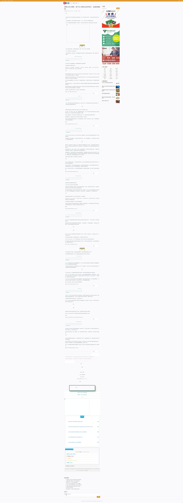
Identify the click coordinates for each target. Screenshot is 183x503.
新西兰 (117, 71)
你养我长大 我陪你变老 (69, 487)
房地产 (111, 69)
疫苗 (105, 78)
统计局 (111, 75)
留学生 (111, 71)
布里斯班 (110, 78)
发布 (98, 496)
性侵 (117, 75)
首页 (2, 0)
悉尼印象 (65, 10)
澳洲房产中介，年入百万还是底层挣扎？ (72, 482)
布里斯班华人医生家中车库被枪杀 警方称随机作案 (73, 479)
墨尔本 (117, 68)
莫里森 (105, 74)
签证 (111, 77)
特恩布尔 (104, 77)
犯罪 (117, 72)
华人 (117, 77)
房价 (111, 68)
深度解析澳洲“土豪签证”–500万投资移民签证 (73, 480)
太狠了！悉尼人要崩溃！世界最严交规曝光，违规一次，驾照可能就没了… (77, 431)
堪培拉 (117, 74)
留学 (111, 72)
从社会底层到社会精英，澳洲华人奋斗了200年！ (73, 486)
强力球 (117, 78)
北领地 (105, 75)
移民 (105, 69)
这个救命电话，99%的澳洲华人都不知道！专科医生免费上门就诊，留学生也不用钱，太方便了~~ (80, 426)
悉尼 (105, 68)
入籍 (105, 72)
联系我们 (5, 0)
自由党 (111, 74)
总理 (105, 71)
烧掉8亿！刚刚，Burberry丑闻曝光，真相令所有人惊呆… (75, 421)
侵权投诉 (11, 0)
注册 (181, 0)
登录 (179, 0)
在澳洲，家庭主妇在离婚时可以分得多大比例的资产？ (74, 484)
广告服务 (8, 0)
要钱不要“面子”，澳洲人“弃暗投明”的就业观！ (73, 488)
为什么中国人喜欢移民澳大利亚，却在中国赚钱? (73, 483)
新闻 (76, 10)
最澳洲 (94, 468)
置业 (117, 69)
